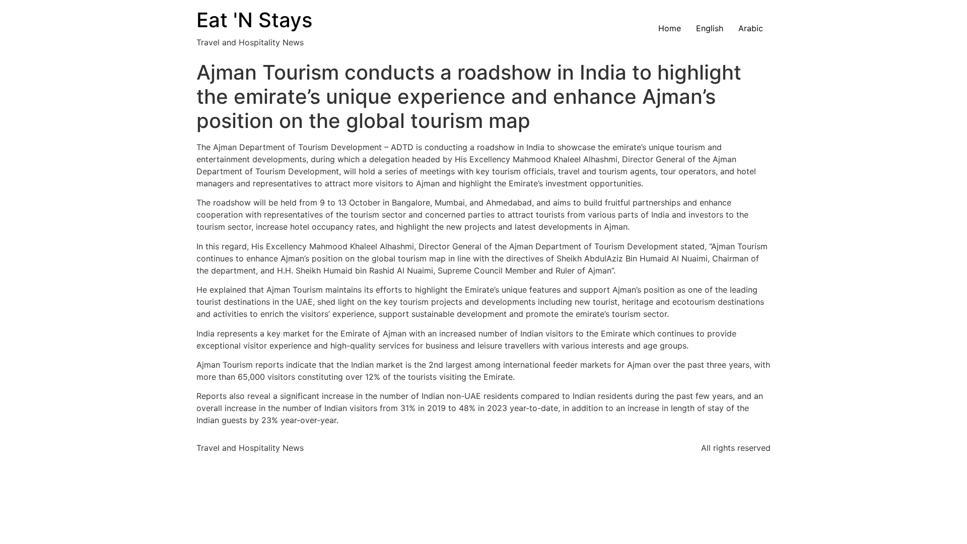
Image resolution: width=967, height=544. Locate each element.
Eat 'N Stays (254, 20)
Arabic (750, 28)
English (709, 28)
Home (669, 28)
